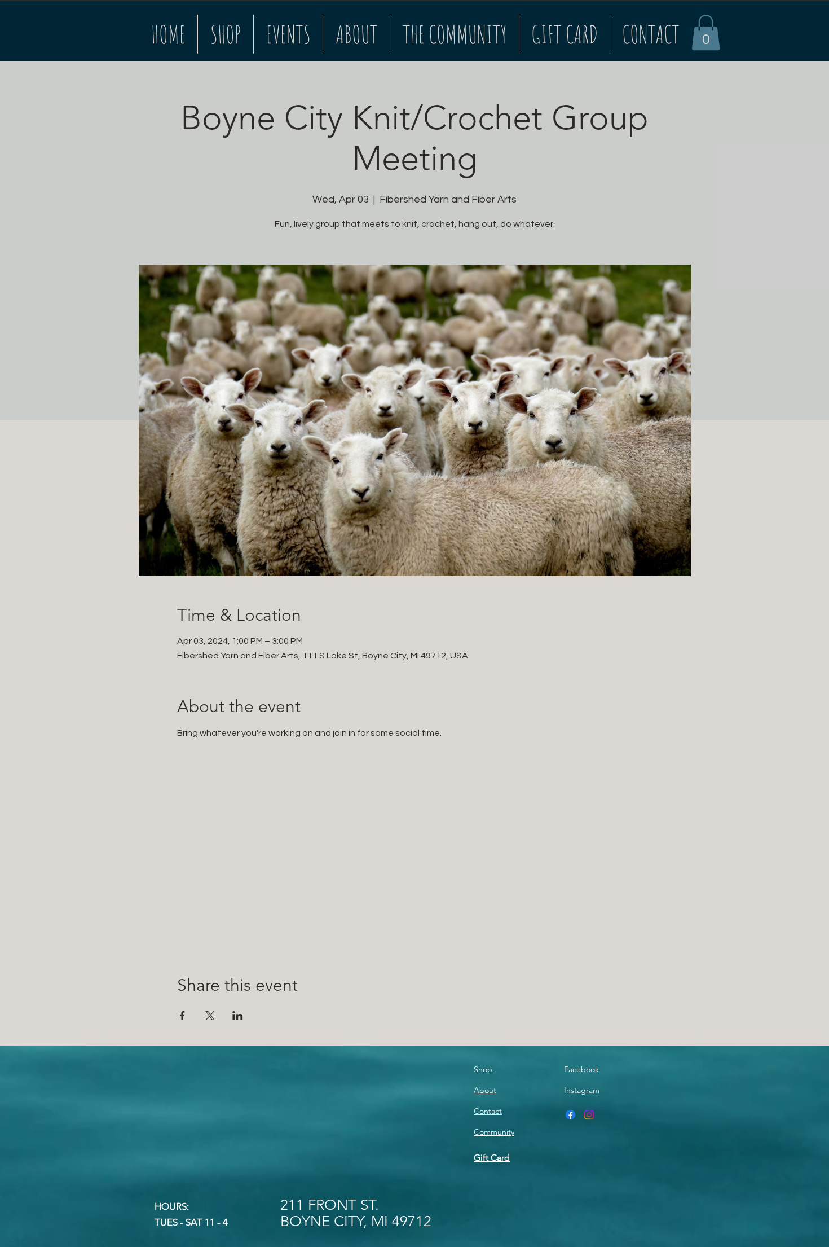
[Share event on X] (210, 1015)
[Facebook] (570, 1114)
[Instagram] (589, 1114)
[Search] (679, 30)
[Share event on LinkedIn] (237, 1015)
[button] (706, 32)
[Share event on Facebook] (182, 1015)
